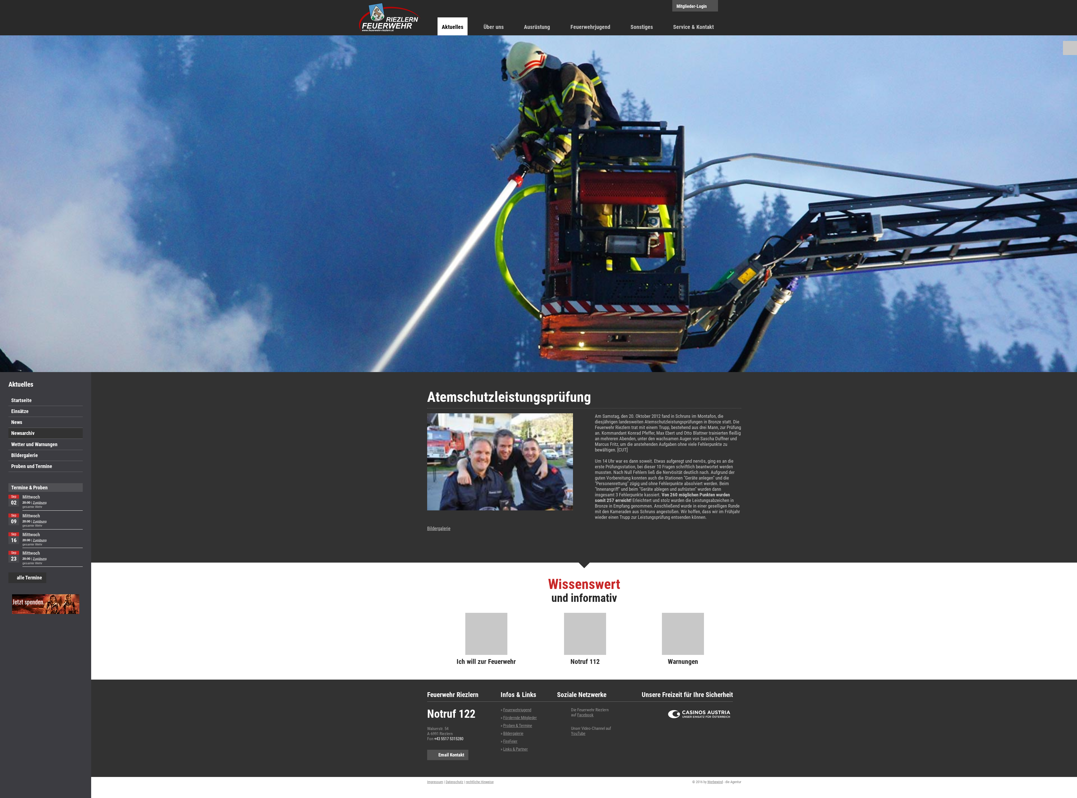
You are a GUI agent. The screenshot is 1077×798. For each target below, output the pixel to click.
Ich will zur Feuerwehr (486, 662)
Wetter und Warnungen (34, 444)
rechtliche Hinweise (480, 782)
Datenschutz (454, 782)
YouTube (578, 733)
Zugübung (40, 502)
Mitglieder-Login (691, 6)
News (16, 422)
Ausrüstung (537, 27)
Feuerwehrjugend (590, 27)
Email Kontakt (451, 755)
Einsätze (20, 411)
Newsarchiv (22, 433)
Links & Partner (515, 749)
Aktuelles (452, 27)
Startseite (21, 400)
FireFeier (510, 741)
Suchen (1070, 48)
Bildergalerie (24, 455)
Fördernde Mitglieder (520, 717)
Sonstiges (641, 27)
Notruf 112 (585, 662)
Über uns (494, 27)
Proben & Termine (517, 725)
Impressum (435, 782)
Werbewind (715, 782)
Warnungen (683, 662)
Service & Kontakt (693, 27)
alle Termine (29, 578)
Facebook (585, 714)
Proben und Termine (31, 466)
